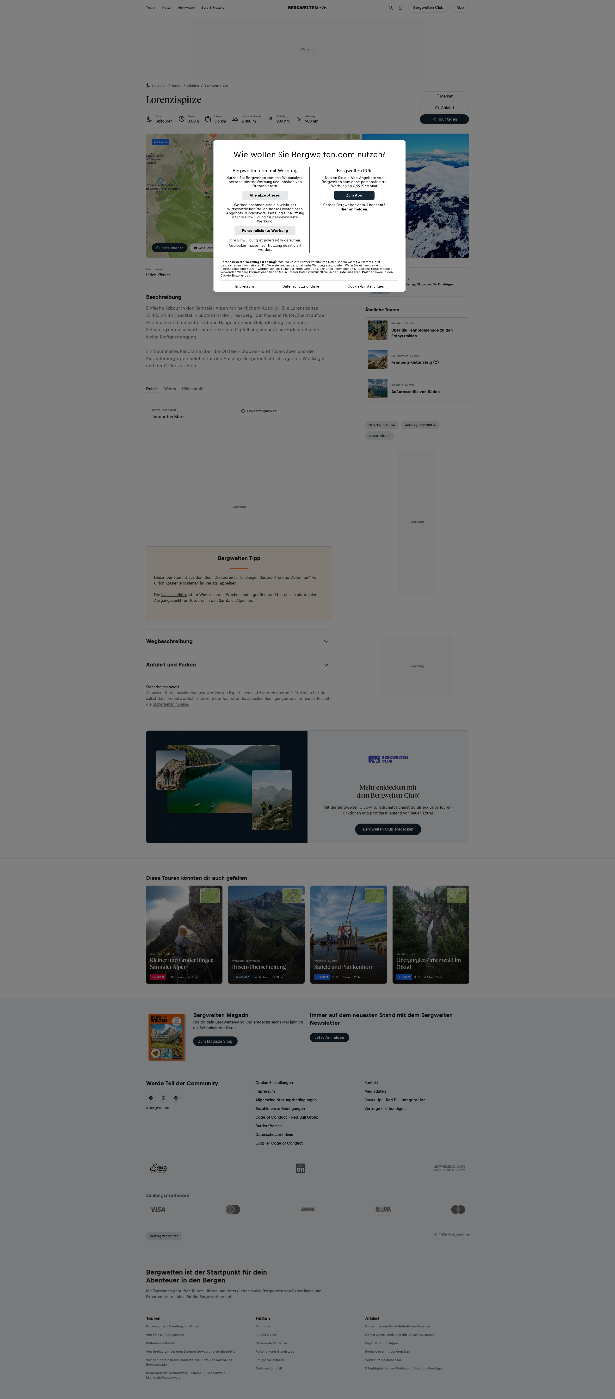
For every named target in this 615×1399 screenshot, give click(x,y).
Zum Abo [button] (354, 195)
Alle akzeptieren (265, 195)
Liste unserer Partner (356, 272)
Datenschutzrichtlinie (300, 286)
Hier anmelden (354, 209)
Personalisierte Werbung (265, 230)
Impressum (244, 286)
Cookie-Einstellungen (366, 286)
